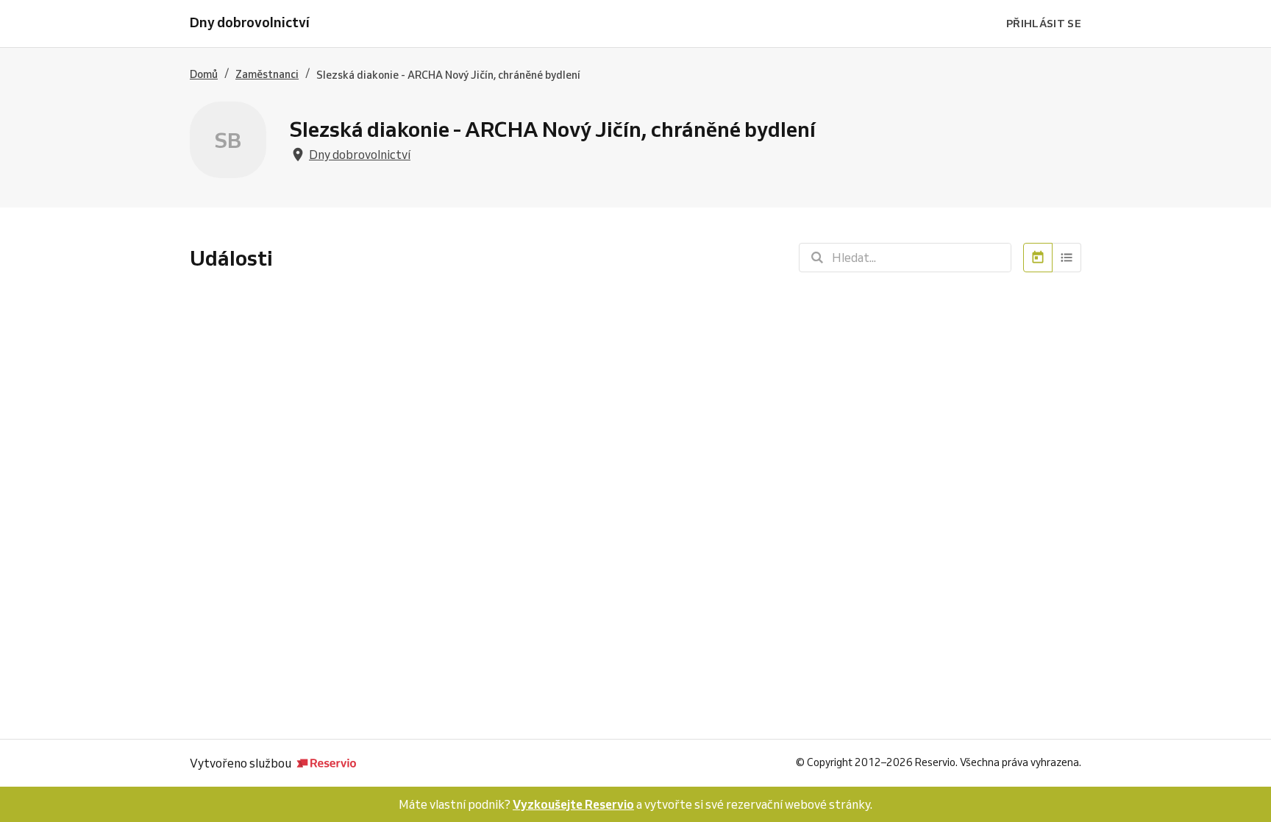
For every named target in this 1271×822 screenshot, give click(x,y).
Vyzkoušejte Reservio (573, 804)
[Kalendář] (1038, 257)
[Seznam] (1067, 257)
